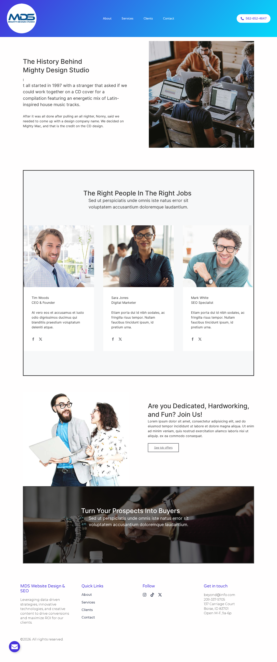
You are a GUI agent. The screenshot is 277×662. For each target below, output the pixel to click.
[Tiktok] (152, 595)
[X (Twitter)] (160, 595)
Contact (168, 18)
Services (127, 18)
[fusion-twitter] (40, 339)
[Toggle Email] (14, 646)
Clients (148, 18)
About (107, 18)
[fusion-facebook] (33, 339)
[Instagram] (145, 595)
